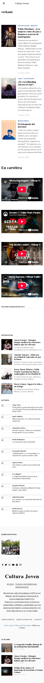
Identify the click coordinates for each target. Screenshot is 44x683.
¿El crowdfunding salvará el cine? (27, 83)
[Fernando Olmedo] (5, 454)
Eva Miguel (16, 474)
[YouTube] (13, 564)
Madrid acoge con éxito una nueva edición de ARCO (25, 512)
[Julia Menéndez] (5, 500)
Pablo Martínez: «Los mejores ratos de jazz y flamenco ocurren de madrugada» (29, 33)
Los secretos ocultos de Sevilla (23, 442)
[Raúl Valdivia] (5, 420)
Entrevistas (23, 25)
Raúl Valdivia (17, 416)
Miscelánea (23, 121)
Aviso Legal (8, 625)
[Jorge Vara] (5, 408)
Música (34, 25)
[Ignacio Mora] (5, 466)
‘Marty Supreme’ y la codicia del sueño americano (26, 420)
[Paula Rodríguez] (5, 443)
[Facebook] (2, 564)
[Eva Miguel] (5, 477)
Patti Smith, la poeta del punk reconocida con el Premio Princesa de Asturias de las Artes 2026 (27, 409)
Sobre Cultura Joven (24, 619)
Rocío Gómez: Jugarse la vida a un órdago (28, 385)
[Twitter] (6, 564)
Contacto (38, 619)
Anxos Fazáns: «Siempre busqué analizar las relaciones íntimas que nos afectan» (27, 342)
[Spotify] (16, 564)
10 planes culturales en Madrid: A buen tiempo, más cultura (26, 489)
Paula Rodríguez (18, 439)
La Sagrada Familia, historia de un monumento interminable (24, 477)
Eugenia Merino (18, 485)
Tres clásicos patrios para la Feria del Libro (26, 466)
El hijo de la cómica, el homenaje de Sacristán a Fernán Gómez (28, 670)
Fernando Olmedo (19, 451)
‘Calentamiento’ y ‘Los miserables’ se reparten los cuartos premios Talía (25, 454)
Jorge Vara (16, 405)
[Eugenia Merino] (5, 489)
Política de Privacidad (22, 625)
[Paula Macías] (5, 512)
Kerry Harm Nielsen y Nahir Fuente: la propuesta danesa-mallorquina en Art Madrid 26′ (27, 371)
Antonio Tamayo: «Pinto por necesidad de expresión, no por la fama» (27, 357)
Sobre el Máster (7, 619)
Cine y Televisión (26, 78)
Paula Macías (17, 508)
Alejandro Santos (18, 428)
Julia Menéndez (18, 497)
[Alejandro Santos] (5, 431)
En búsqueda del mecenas (26, 125)
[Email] (20, 564)
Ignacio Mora (17, 462)
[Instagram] (9, 564)
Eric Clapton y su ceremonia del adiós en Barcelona (27, 500)
